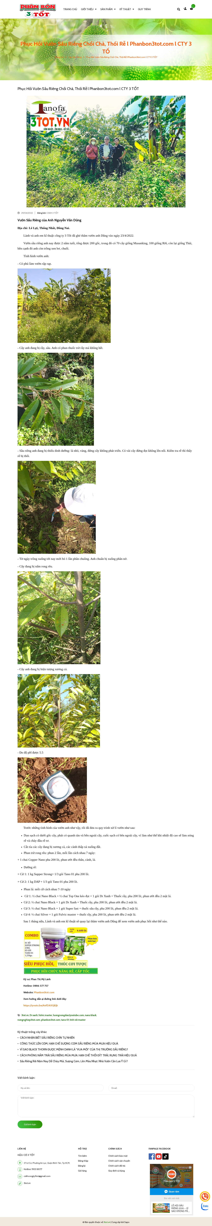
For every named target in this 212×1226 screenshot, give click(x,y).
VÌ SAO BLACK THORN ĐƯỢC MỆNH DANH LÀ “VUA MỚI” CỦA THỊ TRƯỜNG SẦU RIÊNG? (74, 1049)
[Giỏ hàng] (192, 9)
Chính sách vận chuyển (119, 1160)
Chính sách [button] (115, 1148)
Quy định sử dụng (116, 1170)
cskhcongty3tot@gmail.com (37, 1176)
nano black (90, 1015)
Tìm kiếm (82, 1155)
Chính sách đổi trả (116, 1165)
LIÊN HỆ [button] (22, 1148)
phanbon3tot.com (50, 1019)
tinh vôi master (78, 1019)
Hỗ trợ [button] (82, 1148)
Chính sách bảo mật (117, 1155)
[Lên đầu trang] (205, 1216)
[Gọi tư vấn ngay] (205, 1196)
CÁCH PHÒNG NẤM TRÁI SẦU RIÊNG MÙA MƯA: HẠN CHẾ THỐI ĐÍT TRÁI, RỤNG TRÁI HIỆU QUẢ (78, 1055)
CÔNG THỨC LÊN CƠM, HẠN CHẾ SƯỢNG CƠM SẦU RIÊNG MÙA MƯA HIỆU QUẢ (69, 1043)
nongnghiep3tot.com (29, 1019)
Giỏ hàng (82, 1170)
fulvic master (45, 1015)
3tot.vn (25, 1015)
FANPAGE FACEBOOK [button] (160, 1148)
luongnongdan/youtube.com (68, 1015)
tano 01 (65, 1019)
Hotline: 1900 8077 (33, 1169)
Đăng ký (82, 1165)
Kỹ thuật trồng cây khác (32, 1032)
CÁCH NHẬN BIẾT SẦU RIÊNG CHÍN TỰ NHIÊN (47, 1037)
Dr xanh (34, 1015)
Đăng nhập (83, 1160)
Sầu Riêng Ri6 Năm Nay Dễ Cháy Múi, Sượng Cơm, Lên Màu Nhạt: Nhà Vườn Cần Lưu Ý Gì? (74, 1061)
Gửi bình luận (30, 1124)
